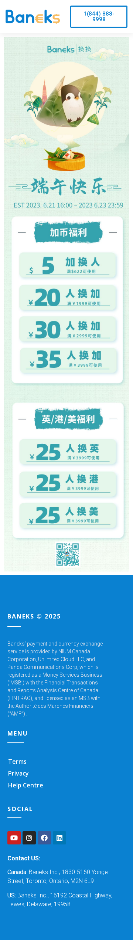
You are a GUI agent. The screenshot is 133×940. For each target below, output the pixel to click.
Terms (17, 761)
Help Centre (25, 785)
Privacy (18, 773)
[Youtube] (14, 837)
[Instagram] (29, 837)
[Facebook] (44, 837)
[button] (98, 17)
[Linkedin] (59, 837)
